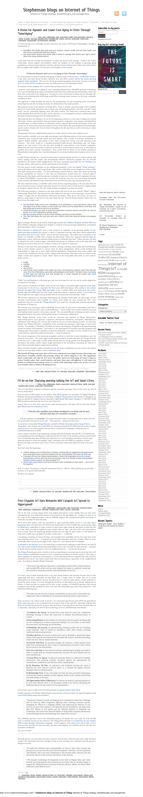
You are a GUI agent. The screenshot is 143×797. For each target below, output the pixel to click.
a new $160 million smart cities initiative (33, 695)
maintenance (27, 509)
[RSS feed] (117, 13)
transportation (31, 40)
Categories (103, 308)
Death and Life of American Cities (34, 406)
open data (34, 39)
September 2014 (104, 452)
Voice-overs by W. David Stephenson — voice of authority (41, 24)
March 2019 (102, 358)
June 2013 (102, 484)
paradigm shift (43, 39)
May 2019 (102, 356)
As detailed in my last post (28, 544)
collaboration (51, 37)
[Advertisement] (112, 144)
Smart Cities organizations (33, 462)
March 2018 (102, 370)
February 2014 (103, 467)
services (68, 39)
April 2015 (102, 437)
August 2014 (103, 454)
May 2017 (102, 385)
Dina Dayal (57, 394)
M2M (20, 509)
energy (121, 252)
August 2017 (103, 379)
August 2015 (103, 429)
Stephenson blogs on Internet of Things (61, 10)
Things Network (90, 371)
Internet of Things (50, 371)
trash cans (41, 471)
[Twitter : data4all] (124, 13)
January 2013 (103, 494)
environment (103, 255)
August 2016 (103, 404)
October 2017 (103, 374)
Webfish (108, 39)
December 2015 (104, 421)
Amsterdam (26, 775)
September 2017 (104, 377)
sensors (31, 386)
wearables (52, 40)
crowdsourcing (103, 252)
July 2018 (102, 364)
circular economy (115, 249)
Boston (32, 775)
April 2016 (102, 412)
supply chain (119, 297)
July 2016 (102, 406)
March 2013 (102, 490)
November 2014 (104, 448)
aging (40, 37)
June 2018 (102, 366)
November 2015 (104, 423)
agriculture (106, 245)
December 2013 (104, 471)
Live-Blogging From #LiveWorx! (110, 337)
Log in (100, 509)
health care (118, 260)
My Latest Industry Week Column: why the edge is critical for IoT (112, 340)
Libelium (55, 452)
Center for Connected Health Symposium (112, 245)
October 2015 (103, 425)
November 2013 (104, 473)
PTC (121, 282)
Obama (86, 775)
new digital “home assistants (84, 167)
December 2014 (104, 446)
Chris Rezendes (103, 249)
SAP (74, 491)
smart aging (121, 291)
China (39, 384)
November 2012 (104, 496)
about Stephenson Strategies (37, 22)
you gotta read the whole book (68, 690)
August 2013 (103, 480)
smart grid (114, 294)
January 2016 (103, 419)
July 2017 (102, 381)
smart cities (75, 39)
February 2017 (103, 391)
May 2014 (102, 461)
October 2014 (103, 450)
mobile (85, 384)
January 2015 (103, 444)
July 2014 (102, 456)
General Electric (118, 257)
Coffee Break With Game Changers (67, 399)
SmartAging (22, 40)
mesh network (78, 775)
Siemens (101, 291)
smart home (84, 39)
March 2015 (102, 440)
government (64, 37)
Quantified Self (53, 39)
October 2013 (103, 475)
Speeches (95, 22)
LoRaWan (69, 775)
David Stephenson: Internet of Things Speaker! (70, 22)
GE (108, 257)
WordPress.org (104, 515)
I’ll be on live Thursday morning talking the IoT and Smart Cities (56, 380)
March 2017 (102, 389)
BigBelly (35, 491)
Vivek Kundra (83, 777)
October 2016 (103, 400)
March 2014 (102, 465)
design (58, 384)
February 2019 (103, 360)
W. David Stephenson (74, 24)
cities (44, 37)
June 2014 (102, 459)
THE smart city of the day (81, 454)
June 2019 (102, 353)
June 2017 (102, 383)
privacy (62, 509)
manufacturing (106, 276)
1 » (27, 772)
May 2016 (102, 410)
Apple (112, 245)
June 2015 (102, 433)
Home (20, 22)
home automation (79, 37)
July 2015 (102, 431)
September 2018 (104, 362)
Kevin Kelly (61, 775)
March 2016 (102, 414)
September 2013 (104, 477)
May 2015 (102, 435)
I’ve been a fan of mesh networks (31, 575)
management (36, 509)
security (68, 509)
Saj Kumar (38, 397)
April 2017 (102, 387)
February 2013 (103, 492)
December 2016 (104, 395)
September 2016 (104, 402)
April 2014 (102, 463)
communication (61, 508)
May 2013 (102, 486)
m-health (27, 39)
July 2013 (102, 482)
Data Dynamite (63, 539)
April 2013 (102, 488)
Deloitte (38, 775)
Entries (103, 511)
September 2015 (104, 427)
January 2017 (103, 393)
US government (42, 40)
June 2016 (102, 408)
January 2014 (103, 469)
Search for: (103, 89)
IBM (124, 260)
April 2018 (102, 368)
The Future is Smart (109, 22)
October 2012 (103, 498)
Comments (104, 513)
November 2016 (104, 398)
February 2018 (103, 372)
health (71, 37)
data (57, 37)
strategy (109, 296)
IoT (58, 371)
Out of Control (41, 777)
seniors (61, 39)
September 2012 (104, 501)
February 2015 (103, 442)
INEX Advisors (103, 264)
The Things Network (25, 552)
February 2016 (103, 416)
